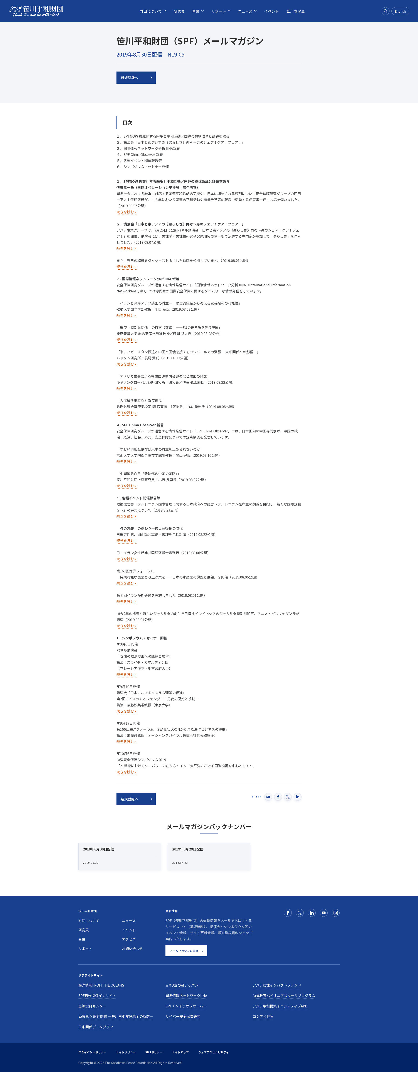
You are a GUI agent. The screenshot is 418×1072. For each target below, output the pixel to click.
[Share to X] (288, 797)
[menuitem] (151, 11)
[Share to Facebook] (278, 797)
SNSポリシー (154, 1052)
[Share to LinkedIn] (298, 797)
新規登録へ (129, 77)
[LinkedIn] (312, 913)
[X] (300, 913)
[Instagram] (336, 913)
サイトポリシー (126, 1052)
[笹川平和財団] (36, 11)
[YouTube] (324, 913)
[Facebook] (288, 913)
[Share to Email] (268, 797)
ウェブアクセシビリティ (213, 1052)
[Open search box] (385, 11)
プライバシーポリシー (92, 1052)
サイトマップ (180, 1052)
